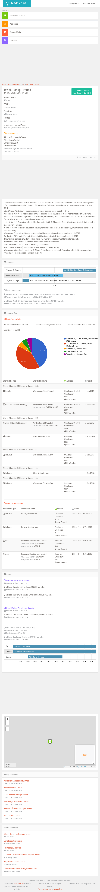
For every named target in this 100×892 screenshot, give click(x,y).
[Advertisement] (50, 65)
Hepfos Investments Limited (14, 861)
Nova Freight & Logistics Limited (16, 801)
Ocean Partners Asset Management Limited (20, 868)
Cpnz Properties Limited (13, 841)
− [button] (7, 723)
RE (27, 84)
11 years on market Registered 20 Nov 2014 (82, 91)
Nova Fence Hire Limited (13, 788)
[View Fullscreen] (8, 729)
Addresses (14, 24)
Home (4, 84)
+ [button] (7, 719)
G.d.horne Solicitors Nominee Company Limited (22, 854)
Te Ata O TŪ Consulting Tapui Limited (18, 808)
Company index (89, 3)
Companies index (14, 84)
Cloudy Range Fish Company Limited (17, 834)
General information (17, 15)
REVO (37, 84)
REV (31, 84)
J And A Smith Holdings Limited (16, 795)
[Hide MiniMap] (93, 763)
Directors (13, 40)
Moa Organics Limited (12, 815)
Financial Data (15, 32)
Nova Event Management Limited (16, 781)
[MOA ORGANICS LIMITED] (50, 741)
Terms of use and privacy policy (50, 889)
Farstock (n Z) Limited (12, 848)
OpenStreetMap (82, 767)
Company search (73, 3)
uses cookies (19, 883)
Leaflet (66, 767)
